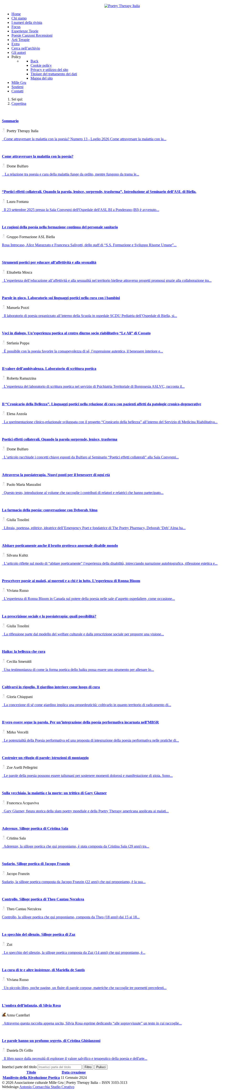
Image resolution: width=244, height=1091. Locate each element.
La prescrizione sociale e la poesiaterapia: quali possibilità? (49, 616)
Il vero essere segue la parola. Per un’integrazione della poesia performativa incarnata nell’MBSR (80, 722)
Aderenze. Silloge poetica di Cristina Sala (35, 828)
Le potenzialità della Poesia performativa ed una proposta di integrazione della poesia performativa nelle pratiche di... (90, 740)
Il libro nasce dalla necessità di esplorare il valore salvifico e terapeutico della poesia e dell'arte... (74, 1058)
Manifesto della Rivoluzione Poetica (31, 1078)
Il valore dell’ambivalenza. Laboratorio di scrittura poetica (49, 369)
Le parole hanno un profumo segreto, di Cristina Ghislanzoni (51, 1041)
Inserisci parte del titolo (20, 1067)
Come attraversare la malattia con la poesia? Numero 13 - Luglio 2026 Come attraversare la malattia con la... (84, 139)
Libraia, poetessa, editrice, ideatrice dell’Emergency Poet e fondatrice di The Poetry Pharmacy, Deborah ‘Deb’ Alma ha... (94, 528)
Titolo (31, 1072)
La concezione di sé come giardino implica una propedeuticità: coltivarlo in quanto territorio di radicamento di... (86, 705)
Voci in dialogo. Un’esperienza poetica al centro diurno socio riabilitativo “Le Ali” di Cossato (76, 333)
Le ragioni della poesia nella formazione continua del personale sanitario (60, 227)
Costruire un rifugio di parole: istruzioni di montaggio (45, 758)
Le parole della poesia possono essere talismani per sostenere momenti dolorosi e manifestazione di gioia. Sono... (87, 776)
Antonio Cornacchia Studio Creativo (46, 1087)
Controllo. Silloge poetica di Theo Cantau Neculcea (43, 899)
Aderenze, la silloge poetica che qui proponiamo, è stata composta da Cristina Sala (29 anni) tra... (75, 846)
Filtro (88, 1067)
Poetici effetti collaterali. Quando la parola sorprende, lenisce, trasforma (59, 439)
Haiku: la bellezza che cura (23, 651)
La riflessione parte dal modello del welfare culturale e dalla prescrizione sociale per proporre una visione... (83, 634)
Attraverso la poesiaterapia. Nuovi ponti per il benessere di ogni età (56, 475)
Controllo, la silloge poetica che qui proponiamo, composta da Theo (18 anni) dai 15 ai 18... (71, 917)
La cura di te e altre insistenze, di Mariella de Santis (43, 970)
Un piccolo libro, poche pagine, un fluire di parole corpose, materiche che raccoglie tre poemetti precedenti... (84, 988)
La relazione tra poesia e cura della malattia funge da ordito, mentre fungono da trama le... (70, 174)
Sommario (10, 121)
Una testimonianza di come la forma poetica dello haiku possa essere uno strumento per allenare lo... (78, 670)
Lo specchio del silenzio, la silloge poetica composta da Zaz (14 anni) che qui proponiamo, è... (73, 952)
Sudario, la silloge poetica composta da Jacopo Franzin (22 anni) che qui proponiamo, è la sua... (74, 882)
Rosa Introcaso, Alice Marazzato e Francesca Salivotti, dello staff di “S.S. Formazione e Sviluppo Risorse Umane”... (89, 245)
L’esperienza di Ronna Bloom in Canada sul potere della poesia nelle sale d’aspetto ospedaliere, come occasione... (88, 599)
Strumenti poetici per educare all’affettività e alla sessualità (49, 262)
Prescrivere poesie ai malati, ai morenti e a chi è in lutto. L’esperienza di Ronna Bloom (71, 581)
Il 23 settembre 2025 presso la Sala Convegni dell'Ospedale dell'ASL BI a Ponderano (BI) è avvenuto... (80, 210)
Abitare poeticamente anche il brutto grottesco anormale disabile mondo (60, 545)
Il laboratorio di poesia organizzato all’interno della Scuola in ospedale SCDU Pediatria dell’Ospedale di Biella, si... (89, 316)
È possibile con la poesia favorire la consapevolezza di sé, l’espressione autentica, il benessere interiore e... (82, 351)
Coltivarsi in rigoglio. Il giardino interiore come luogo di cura (51, 687)
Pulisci (101, 1067)
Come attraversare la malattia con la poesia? (37, 156)
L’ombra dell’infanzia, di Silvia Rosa (31, 1005)
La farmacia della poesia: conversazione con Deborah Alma (49, 510)
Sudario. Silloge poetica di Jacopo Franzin (36, 864)
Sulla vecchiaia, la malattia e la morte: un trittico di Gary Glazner (54, 793)
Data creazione (74, 1072)
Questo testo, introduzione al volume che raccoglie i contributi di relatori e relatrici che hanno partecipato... (82, 493)
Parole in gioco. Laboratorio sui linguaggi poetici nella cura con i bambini (61, 298)
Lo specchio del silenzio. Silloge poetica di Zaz (38, 934)
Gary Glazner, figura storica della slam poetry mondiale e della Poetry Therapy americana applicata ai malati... (85, 811)
